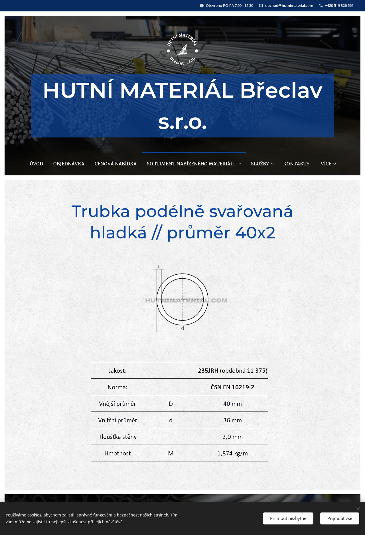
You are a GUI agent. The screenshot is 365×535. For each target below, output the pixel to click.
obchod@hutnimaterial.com (289, 5)
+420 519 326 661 (339, 5)
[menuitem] (36, 163)
